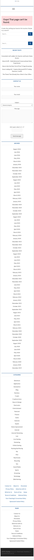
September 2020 (17, 340)
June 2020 (17, 349)
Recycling (17, 461)
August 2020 (17, 343)
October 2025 (17, 173)
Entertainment (17, 408)
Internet (17, 430)
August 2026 (17, 149)
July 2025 (17, 183)
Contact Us (8, 486)
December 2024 (17, 204)
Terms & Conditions (10, 495)
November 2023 (17, 244)
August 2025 (17, 180)
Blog (17, 390)
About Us (16, 486)
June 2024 (17, 223)
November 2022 (17, 281)
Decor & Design (16, 402)
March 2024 (17, 232)
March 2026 (17, 161)
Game (17, 417)
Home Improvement (17, 427)
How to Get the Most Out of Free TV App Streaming (17, 66)
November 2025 (17, 170)
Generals (17, 420)
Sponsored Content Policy (17, 501)
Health (17, 424)
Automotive (17, 387)
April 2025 (17, 192)
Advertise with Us (21, 489)
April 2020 (17, 355)
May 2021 (17, 318)
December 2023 (17, 241)
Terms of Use (18, 492)
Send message (17, 136)
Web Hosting (17, 479)
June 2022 (17, 285)
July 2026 (17, 152)
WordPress (26, 551)
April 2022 (17, 291)
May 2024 (17, 226)
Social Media (17, 467)
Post (17, 454)
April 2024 (17, 229)
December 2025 (17, 167)
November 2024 (17, 207)
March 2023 (17, 269)
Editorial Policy (22, 495)
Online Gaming (17, 445)
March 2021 (17, 325)
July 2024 (17, 220)
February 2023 (17, 272)
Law (17, 436)
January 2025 (17, 201)
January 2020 (17, 365)
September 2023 (17, 251)
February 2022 (17, 297)
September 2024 (17, 214)
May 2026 (17, 158)
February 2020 (17, 362)
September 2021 (17, 309)
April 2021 (17, 322)
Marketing (17, 442)
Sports (17, 470)
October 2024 (17, 210)
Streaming (17, 473)
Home (25, 492)
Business (17, 393)
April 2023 (17, 266)
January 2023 (17, 275)
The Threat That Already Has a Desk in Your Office (17, 74)
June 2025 (17, 186)
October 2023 (17, 248)
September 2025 (17, 177)
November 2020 (17, 334)
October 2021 (17, 306)
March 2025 (17, 195)
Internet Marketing (17, 433)
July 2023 (17, 257)
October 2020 (17, 337)
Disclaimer (24, 486)
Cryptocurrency (17, 399)
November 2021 (17, 303)
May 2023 (17, 263)
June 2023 (17, 260)
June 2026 (17, 155)
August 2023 (17, 254)
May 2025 (17, 189)
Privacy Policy (10, 489)
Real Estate (17, 457)
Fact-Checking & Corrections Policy (16, 498)
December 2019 (17, 368)
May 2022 (17, 288)
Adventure (17, 380)
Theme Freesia (20, 551)
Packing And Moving (17, 448)
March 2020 (17, 358)
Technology (17, 476)
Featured (17, 411)
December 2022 (17, 278)
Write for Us (8, 492)
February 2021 (17, 328)
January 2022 (17, 300)
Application (17, 383)
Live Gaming (17, 439)
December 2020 (17, 331)
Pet (17, 451)
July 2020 (17, 346)
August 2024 (17, 217)
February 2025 (17, 198)
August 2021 (17, 312)
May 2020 (17, 352)
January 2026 (17, 164)
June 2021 (17, 315)
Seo (17, 464)
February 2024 (17, 235)
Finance (17, 414)
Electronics (17, 405)
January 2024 (17, 238)
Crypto (17, 396)
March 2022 (17, 294)
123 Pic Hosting (5, 551)
